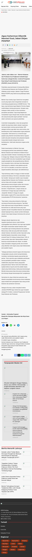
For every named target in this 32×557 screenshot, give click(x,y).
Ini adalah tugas (5, 340)
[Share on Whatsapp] (10, 45)
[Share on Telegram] (12, 45)
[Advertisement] (16, 24)
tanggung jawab (6, 349)
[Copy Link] (17, 45)
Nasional (5, 12)
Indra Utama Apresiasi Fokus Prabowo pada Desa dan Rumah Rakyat (10, 478)
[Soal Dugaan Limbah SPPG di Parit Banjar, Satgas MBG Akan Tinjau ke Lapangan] (8, 418)
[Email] (14, 45)
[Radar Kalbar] (16, 2)
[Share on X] (7, 45)
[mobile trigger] (2, 2)
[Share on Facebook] (5, 45)
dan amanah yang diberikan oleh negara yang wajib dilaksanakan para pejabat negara (14, 337)
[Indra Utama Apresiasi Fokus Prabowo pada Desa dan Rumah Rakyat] (27, 478)
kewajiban (14, 340)
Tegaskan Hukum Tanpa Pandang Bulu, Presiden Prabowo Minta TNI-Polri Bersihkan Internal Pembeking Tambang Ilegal (11, 467)
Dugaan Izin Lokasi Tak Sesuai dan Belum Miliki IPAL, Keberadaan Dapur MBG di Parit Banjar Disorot (19, 397)
